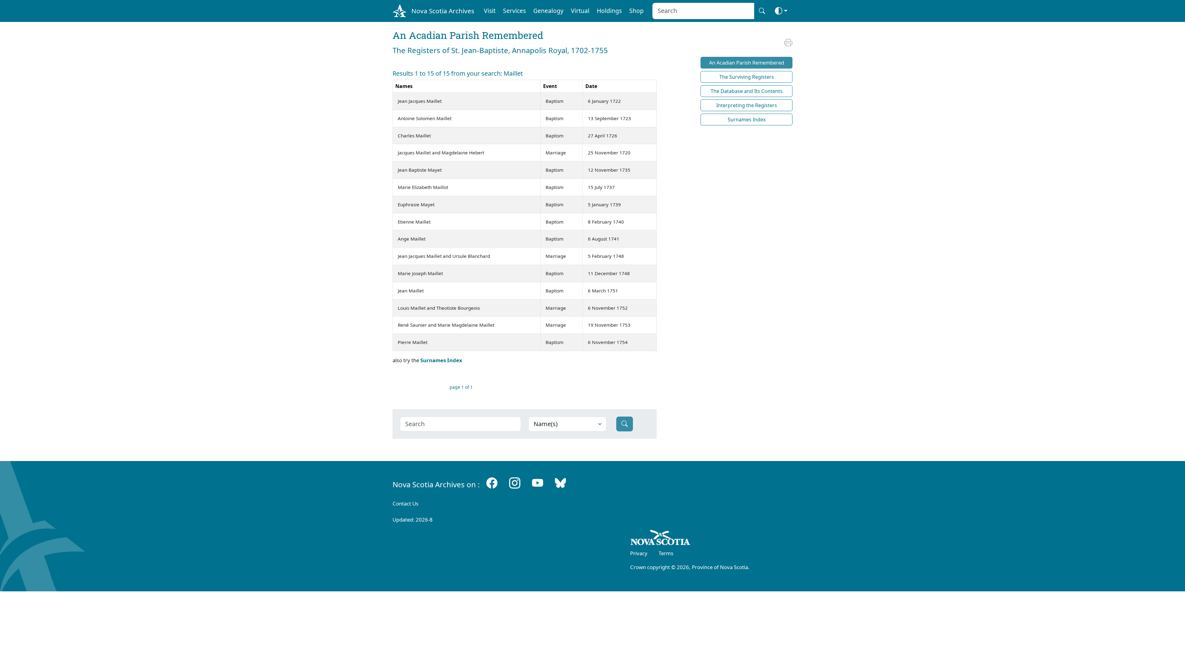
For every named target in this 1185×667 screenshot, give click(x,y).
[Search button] (762, 11)
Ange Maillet (412, 239)
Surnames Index (441, 360)
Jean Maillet (411, 290)
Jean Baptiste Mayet (420, 170)
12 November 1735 (609, 170)
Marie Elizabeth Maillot (423, 187)
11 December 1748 (609, 273)
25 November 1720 (609, 152)
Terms (666, 553)
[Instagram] (514, 483)
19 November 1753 (609, 325)
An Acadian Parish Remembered (746, 62)
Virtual (580, 10)
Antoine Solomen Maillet (424, 118)
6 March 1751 (603, 290)
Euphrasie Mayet (416, 204)
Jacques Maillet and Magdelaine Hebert (441, 152)
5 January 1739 (604, 204)
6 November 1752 (608, 308)
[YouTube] (537, 483)
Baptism (554, 101)
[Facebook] (491, 483)
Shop (636, 10)
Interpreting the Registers (746, 105)
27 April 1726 (602, 135)
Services (514, 10)
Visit (490, 10)
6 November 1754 (608, 342)
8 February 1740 (606, 222)
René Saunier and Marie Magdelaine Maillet (446, 325)
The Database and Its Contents (747, 91)
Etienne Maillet (414, 222)
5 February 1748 (606, 256)
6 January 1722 (604, 101)
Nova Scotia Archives (442, 10)
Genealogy (548, 10)
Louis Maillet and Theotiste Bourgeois (439, 308)
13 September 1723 (609, 118)
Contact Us (405, 503)
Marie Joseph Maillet (420, 273)
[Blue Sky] (560, 483)
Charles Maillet (414, 135)
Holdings (609, 10)
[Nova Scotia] (660, 538)
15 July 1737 (601, 187)
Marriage (556, 152)
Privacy (638, 553)
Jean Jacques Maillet (420, 101)
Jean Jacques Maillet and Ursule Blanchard (444, 256)
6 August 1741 (603, 239)
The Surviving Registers (746, 76)
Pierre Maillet (412, 342)
